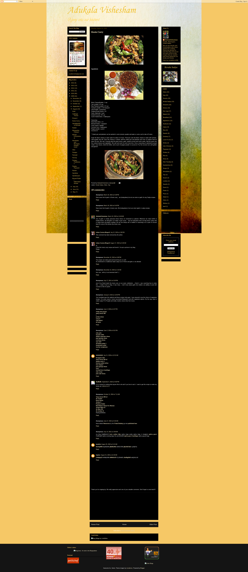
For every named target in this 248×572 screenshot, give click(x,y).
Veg (109, 185)
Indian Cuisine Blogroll (103, 232)
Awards (165, 184)
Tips (164, 174)
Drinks (165, 143)
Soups (165, 168)
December (76, 98)
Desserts (165, 104)
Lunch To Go (167, 139)
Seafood (165, 124)
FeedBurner (171, 253)
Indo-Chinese (167, 146)
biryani (165, 178)
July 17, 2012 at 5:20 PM (111, 280)
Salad (164, 197)
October (75, 103)
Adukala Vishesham (101, 10)
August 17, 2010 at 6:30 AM (118, 243)
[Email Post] (119, 183)
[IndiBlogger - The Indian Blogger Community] (152, 558)
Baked (165, 114)
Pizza (164, 193)
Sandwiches (166, 165)
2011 (72, 90)
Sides (105, 185)
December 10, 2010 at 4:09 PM (112, 257)
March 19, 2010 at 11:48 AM (116, 216)
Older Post (153, 524)
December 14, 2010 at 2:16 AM (112, 270)
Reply (97, 200)
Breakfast (166, 117)
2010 (73, 93)
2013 (73, 85)
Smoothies (166, 171)
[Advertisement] (124, 506)
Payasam (166, 149)
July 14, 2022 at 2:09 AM (111, 431)
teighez (98, 455)
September (76, 106)
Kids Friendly (167, 162)
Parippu (74, 152)
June (74, 189)
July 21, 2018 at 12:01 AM (110, 355)
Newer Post (95, 524)
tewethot (98, 444)
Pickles (165, 152)
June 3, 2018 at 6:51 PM (111, 330)
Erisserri (74, 118)
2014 (73, 83)
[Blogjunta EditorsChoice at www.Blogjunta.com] (85, 550)
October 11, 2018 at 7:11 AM (112, 394)
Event (164, 187)
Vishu (164, 200)
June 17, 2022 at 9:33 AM (111, 421)
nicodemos (129, 568)
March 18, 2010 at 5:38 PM (111, 195)
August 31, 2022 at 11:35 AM (109, 455)
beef (164, 206)
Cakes (165, 127)
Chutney (165, 136)
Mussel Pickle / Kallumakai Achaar (76, 181)
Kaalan (74, 128)
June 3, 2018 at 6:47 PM (111, 309)
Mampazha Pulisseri (75, 131)
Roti (164, 155)
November (76, 101)
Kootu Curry (76, 121)
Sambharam (76, 175)
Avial (73, 111)
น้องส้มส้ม (98, 382)
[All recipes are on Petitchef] (73, 563)
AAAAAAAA (99, 355)
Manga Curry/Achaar (76, 136)
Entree (165, 108)
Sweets (165, 133)
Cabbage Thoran (75, 114)
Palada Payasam (76, 167)
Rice (164, 130)
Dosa (164, 159)
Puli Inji (74, 157)
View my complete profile (170, 60)
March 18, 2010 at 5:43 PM (111, 205)
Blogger (142, 568)
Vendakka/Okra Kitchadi (76, 124)
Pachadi (74, 155)
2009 (73, 96)
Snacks (165, 98)
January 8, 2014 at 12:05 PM (112, 295)
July (74, 186)
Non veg (165, 111)
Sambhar (75, 173)
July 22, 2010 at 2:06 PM (117, 232)
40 (110, 551)
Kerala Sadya (99, 185)
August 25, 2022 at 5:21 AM (109, 444)
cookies (165, 181)
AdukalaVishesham (101, 216)
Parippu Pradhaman (76, 162)
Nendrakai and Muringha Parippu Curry (76, 144)
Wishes (165, 203)
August (75, 109)
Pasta (164, 190)
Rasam (74, 170)
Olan (73, 150)
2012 (73, 88)
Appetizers (166, 120)
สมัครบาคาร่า (106, 386)
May (74, 192)
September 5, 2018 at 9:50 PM (110, 382)
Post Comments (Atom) (128, 530)
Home (124, 524)
